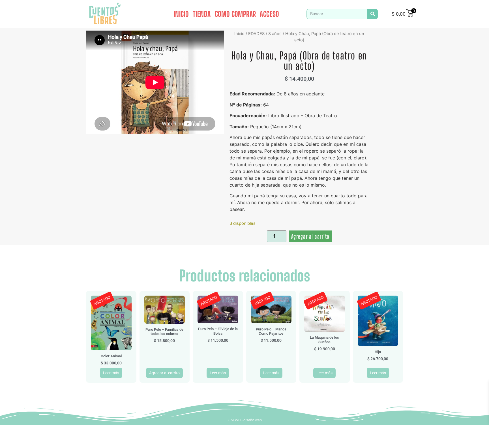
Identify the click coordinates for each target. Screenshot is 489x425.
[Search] (372, 14)
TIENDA (202, 14)
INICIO (181, 14)
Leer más (111, 373)
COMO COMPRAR (235, 14)
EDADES (256, 33)
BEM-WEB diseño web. (244, 420)
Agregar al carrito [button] (164, 373)
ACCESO (269, 14)
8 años (275, 33)
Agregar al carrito (310, 236)
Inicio (239, 33)
